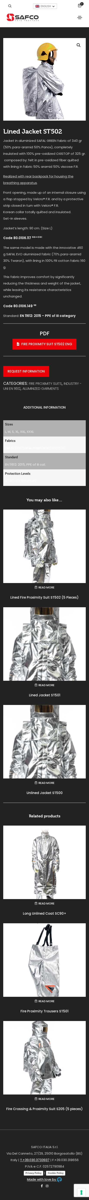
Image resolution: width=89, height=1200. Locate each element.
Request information (26, 371)
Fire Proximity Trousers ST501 (44, 1011)
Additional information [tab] (44, 407)
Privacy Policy (33, 1172)
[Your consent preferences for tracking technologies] (81, 1192)
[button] (79, 45)
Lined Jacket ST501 (44, 695)
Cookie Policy (56, 1172)
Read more (46, 587)
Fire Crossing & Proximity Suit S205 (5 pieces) (44, 1109)
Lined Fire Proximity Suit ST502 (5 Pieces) (44, 597)
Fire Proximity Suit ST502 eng (46, 344)
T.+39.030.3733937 (34, 1160)
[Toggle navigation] (79, 17)
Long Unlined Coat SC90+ (44, 913)
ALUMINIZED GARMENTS (40, 388)
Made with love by (42, 1179)
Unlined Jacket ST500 (45, 793)
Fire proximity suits (45, 383)
